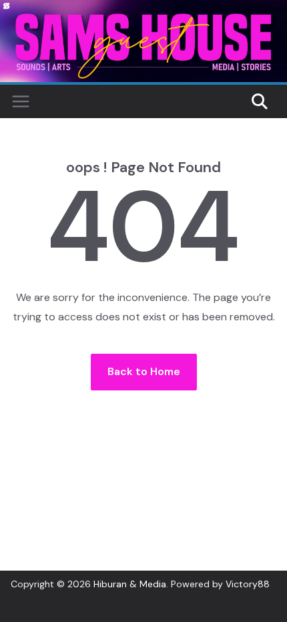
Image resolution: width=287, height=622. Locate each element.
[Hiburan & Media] (143, 9)
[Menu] (21, 101)
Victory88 (248, 584)
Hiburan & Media (129, 584)
